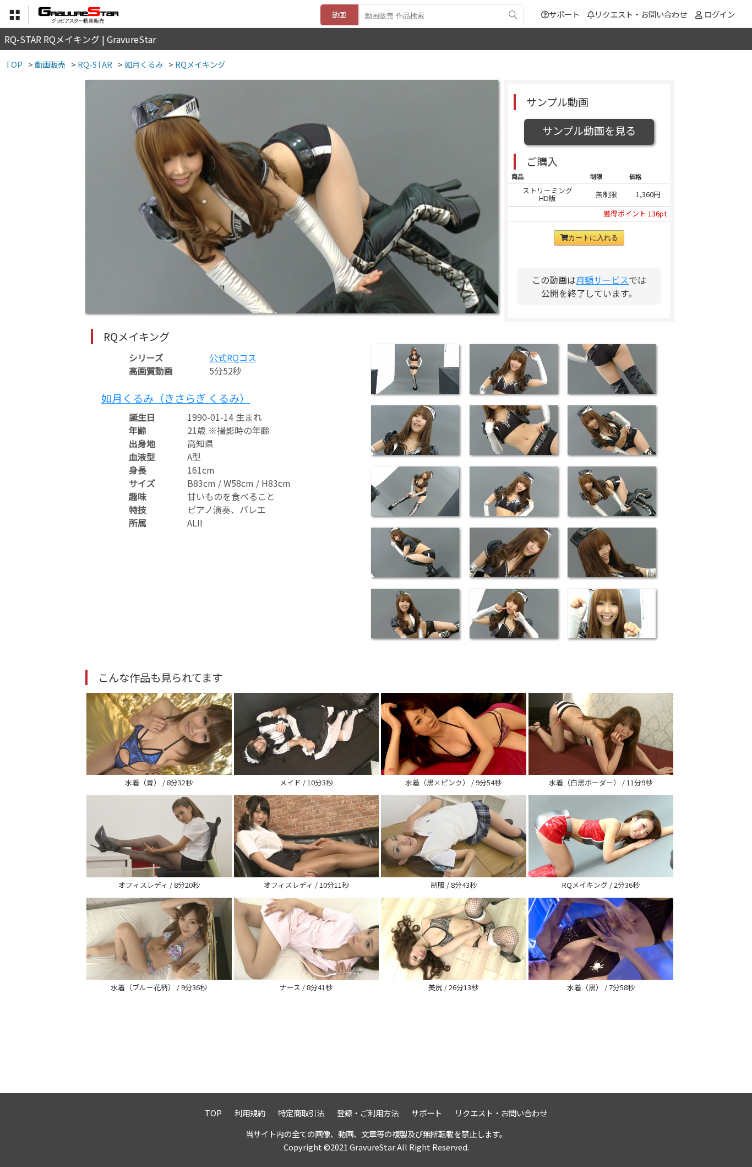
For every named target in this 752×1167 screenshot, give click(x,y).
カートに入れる (593, 238)
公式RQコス (233, 357)
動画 (339, 14)
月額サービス (602, 279)
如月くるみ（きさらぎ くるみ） (175, 398)
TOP (213, 1113)
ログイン (719, 14)
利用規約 (250, 1113)
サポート (564, 14)
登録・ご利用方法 (368, 1113)
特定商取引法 (301, 1113)
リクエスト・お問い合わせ (641, 14)
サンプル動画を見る (589, 130)
